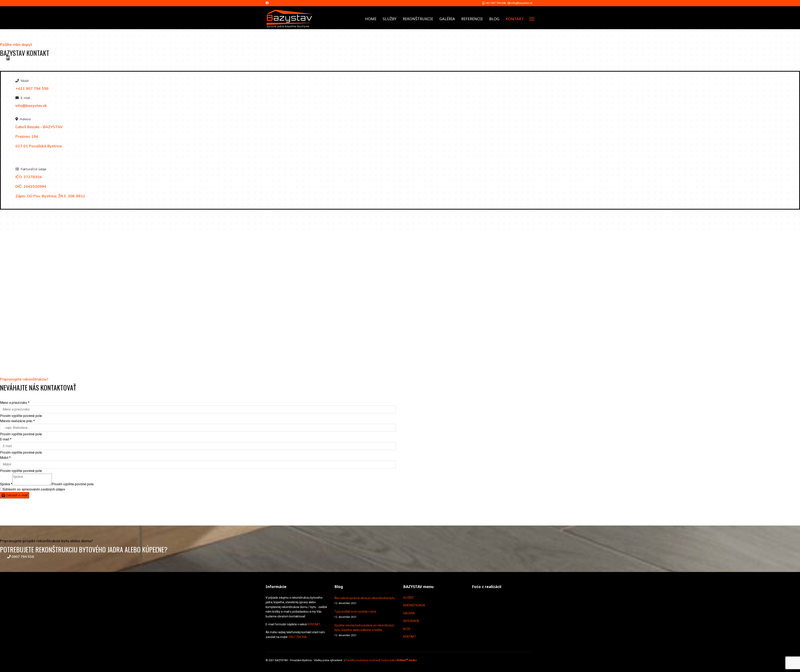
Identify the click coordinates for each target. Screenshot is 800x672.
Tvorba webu (398, 660)
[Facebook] (267, 3)
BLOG (494, 18)
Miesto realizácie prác (17, 421)
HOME (370, 18)
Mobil (5, 458)
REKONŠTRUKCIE (418, 18)
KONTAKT (515, 18)
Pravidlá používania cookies (362, 660)
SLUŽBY (389, 18)
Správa (6, 484)
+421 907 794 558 (495, 3)
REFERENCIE (472, 18)
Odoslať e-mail (16, 495)
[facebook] (8, 57)
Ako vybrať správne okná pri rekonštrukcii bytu (364, 600)
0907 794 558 (22, 556)
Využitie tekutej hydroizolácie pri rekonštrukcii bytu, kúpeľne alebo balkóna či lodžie (364, 630)
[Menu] (531, 18)
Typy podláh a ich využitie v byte (355, 614)
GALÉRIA (447, 18)
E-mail (5, 439)
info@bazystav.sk (521, 3)
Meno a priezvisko (14, 403)
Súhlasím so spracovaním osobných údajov (34, 489)
